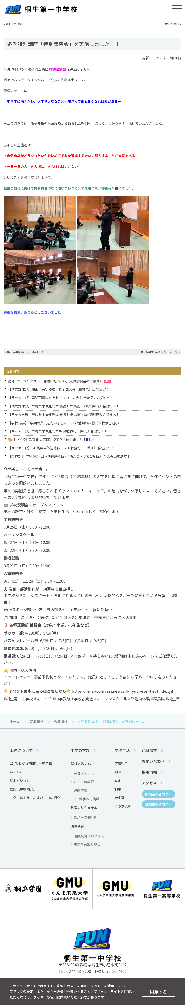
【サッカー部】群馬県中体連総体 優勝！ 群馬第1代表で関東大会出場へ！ (63, 414)
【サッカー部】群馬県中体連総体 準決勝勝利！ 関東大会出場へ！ (57, 431)
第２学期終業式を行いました (159, 352)
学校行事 (121, 763)
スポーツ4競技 (85, 817)
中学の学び (80, 750)
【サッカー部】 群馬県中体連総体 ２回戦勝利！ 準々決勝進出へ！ (61, 447)
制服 (117, 789)
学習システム (84, 773)
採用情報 (149, 772)
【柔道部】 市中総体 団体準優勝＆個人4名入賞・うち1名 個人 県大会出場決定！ (69, 456)
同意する (158, 991)
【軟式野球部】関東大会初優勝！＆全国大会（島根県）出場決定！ (58, 389)
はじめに (16, 771)
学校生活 (122, 750)
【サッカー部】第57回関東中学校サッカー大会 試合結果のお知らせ (59, 397)
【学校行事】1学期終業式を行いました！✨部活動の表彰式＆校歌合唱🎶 (63, 422)
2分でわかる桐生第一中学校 (31, 763)
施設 (117, 771)
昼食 (117, 780)
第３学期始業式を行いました (26, 352)
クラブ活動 (122, 806)
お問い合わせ (153, 761)
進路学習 (80, 790)
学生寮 (119, 797)
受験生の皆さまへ (158, 804)
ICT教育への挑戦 (86, 798)
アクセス (149, 783)
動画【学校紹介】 (23, 789)
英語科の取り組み (87, 844)
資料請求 (149, 750)
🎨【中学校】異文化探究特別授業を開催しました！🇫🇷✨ (51, 439)
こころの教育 (84, 781)
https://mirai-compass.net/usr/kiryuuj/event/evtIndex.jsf (122, 691)
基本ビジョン (20, 780)
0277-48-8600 (78, 971)
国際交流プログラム (89, 835)
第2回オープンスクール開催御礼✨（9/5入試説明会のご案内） (55, 381)
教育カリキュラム (84, 807)
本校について (21, 750)
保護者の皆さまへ (158, 794)
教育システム (81, 763)
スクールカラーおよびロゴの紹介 (35, 797)
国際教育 (77, 826)
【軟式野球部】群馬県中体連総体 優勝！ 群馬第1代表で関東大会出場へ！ (63, 406)
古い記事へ (172, 24)
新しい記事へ (14, 24)
